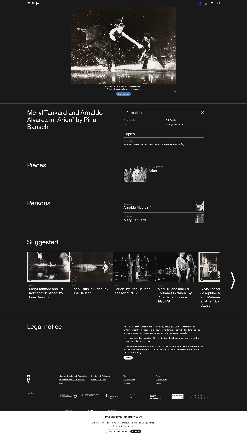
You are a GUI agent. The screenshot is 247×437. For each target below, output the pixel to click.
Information (132, 113)
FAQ (61, 383)
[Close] (202, 113)
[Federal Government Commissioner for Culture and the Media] (90, 396)
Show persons (123, 94)
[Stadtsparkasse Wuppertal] (112, 396)
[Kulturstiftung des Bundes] (178, 396)
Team (125, 376)
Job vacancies (129, 380)
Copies (129, 134)
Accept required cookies (117, 431)
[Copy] (181, 144)
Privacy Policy (161, 380)
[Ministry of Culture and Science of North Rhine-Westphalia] (68, 396)
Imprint (158, 383)
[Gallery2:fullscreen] (174, 91)
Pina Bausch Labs (98, 380)
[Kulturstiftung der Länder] (199, 396)
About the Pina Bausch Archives (72, 380)
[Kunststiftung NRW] (134, 396)
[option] (123, 45)
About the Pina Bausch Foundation (73, 376)
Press (158, 376)
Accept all (136, 431)
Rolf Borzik (171, 120)
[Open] (202, 134)
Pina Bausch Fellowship (100, 376)
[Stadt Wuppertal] (156, 396)
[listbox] (123, 45)
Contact (128, 358)
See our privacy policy (123, 426)
